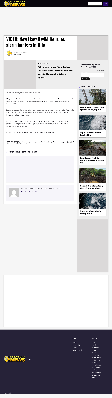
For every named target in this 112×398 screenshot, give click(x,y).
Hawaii (94, 345)
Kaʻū (95, 352)
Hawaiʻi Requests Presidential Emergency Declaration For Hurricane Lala (92, 160)
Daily (93, 342)
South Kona (97, 367)
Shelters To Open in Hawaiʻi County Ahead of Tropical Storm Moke (91, 187)
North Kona (97, 360)
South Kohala (97, 365)
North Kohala (97, 357)
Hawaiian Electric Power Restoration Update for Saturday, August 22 (92, 108)
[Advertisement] (56, 21)
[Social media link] (22, 191)
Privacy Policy (76, 345)
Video (93, 377)
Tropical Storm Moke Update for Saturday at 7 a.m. (90, 212)
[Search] (105, 3)
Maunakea (96, 355)
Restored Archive (96, 372)
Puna (95, 362)
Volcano (96, 370)
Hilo (95, 350)
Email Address (85, 72)
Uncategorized (96, 375)
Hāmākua (96, 347)
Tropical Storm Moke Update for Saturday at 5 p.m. (90, 133)
